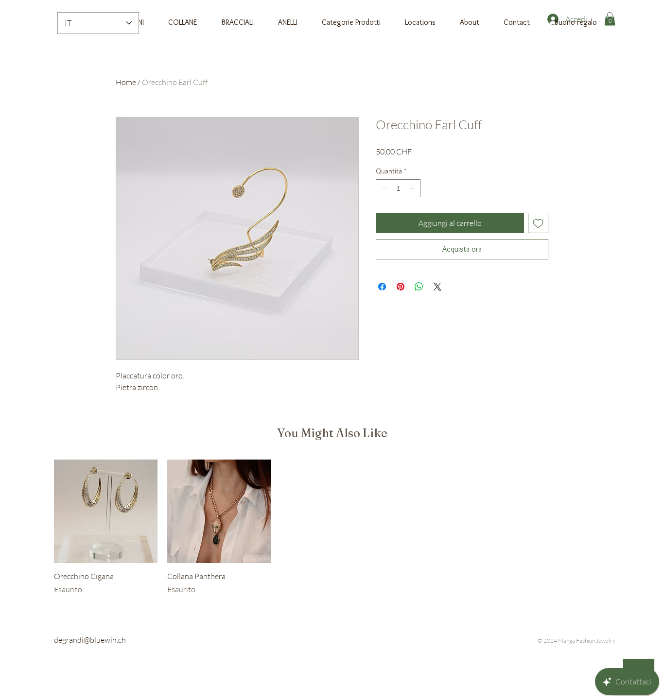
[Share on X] (437, 286)
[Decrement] (383, 188)
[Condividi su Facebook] (382, 286)
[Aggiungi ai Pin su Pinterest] (400, 286)
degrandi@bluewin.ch (90, 640)
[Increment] (413, 188)
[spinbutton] (398, 188)
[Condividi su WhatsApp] (419, 286)
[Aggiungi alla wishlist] (538, 223)
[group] (332, 527)
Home (126, 82)
